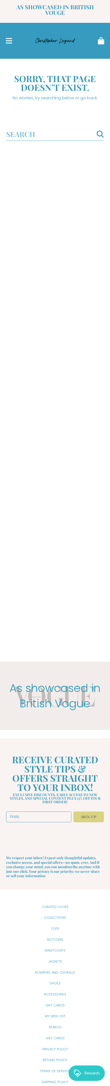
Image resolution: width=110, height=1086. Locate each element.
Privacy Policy (55, 1049)
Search (55, 1027)
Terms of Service (55, 1071)
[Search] (100, 134)
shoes (55, 983)
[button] (9, 40)
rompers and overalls (55, 972)
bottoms (55, 939)
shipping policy (55, 1082)
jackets (55, 961)
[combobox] (55, 134)
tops (55, 928)
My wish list (55, 1016)
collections (55, 917)
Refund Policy (55, 1060)
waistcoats (55, 950)
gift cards (55, 1005)
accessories (55, 994)
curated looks (55, 906)
